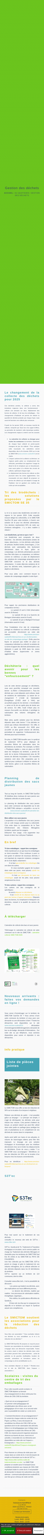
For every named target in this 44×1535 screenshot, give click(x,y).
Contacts (22, 1500)
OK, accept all (8, 1530)
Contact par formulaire (22, 1512)
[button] (15, 984)
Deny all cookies (24, 1530)
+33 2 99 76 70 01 (22, 1508)
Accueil (8, 193)
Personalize (38, 1530)
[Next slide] (36, 984)
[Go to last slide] (8, 984)
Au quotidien (22, 193)
